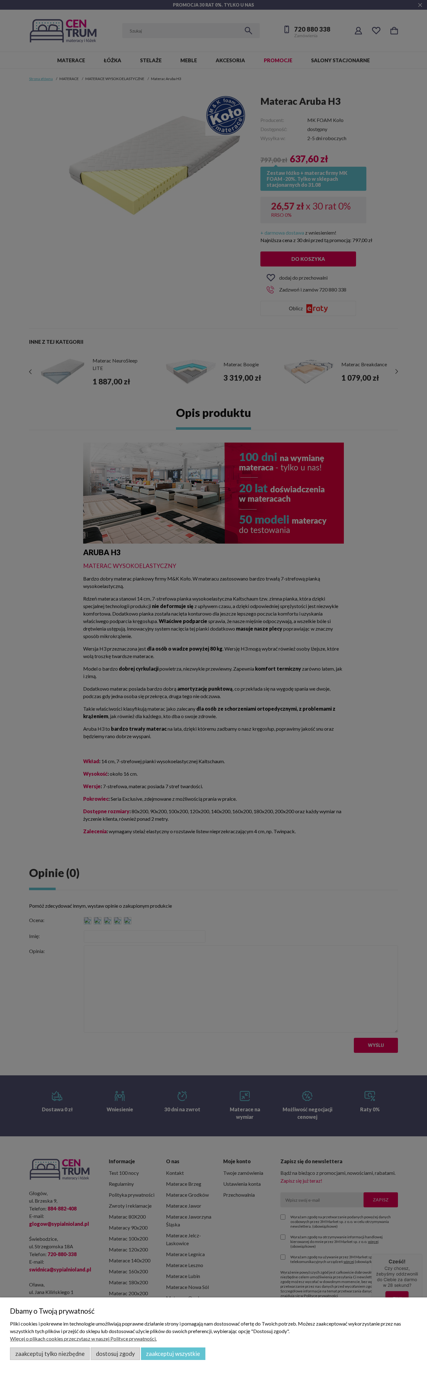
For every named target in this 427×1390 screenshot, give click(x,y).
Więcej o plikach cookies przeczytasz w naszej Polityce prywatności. (83, 1339)
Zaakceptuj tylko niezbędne (50, 1353)
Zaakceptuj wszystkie (173, 1353)
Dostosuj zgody (115, 1353)
